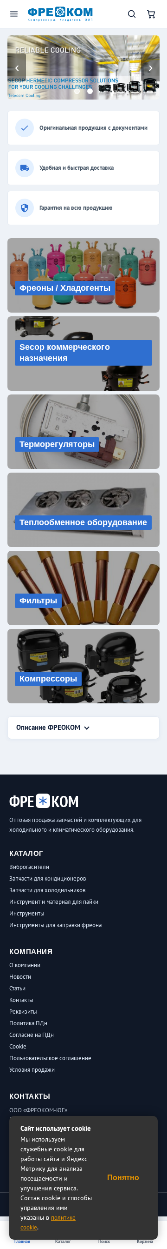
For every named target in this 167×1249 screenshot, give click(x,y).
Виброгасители (29, 867)
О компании (24, 965)
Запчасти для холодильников (47, 890)
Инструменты (27, 913)
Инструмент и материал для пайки (53, 902)
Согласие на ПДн (31, 1035)
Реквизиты (23, 1011)
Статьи (17, 988)
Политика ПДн (28, 1023)
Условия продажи (32, 1070)
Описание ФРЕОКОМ (48, 727)
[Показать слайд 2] (90, 91)
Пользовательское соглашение (50, 1058)
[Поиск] (131, 14)
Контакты (21, 1000)
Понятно (123, 1178)
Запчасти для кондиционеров (47, 878)
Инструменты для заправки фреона (55, 925)
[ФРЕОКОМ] (60, 14)
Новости (20, 977)
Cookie (17, 1046)
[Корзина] (151, 14)
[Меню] (14, 14)
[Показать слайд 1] (77, 91)
